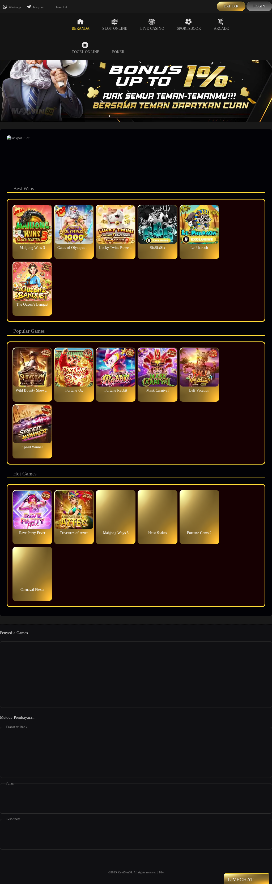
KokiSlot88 (125, 872)
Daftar (231, 6)
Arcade (221, 29)
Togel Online (85, 52)
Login (259, 6)
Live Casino (152, 29)
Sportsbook (189, 29)
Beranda (81, 29)
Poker (118, 52)
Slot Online (114, 29)
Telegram (38, 6)
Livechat (61, 6)
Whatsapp (14, 6)
